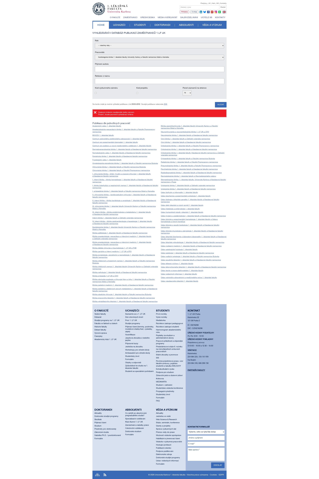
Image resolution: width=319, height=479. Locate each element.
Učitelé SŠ (206, 17)
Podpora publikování (164, 451)
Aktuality (98, 413)
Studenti (140, 25)
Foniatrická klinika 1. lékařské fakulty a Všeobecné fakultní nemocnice (119, 156)
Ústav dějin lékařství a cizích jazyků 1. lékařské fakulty (182, 205)
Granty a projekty (163, 426)
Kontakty (223, 3)
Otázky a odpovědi (133, 363)
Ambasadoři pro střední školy (137, 353)
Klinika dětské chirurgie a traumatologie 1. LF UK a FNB (114, 248)
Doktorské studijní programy (106, 416)
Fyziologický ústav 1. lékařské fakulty (106, 160)
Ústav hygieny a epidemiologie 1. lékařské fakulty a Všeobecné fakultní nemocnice (193, 216)
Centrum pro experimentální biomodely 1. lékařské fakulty (115, 142)
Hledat (222, 7)
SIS (217, 3)
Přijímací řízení (100, 423)
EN (224, 13)
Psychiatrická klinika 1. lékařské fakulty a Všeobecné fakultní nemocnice (189, 169)
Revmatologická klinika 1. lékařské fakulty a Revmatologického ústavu (188, 176)
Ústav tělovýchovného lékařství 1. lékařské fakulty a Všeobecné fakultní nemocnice (193, 267)
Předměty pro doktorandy (105, 429)
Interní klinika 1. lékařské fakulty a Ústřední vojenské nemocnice (117, 218)
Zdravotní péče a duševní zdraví (169, 375)
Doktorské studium (133, 431)
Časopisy (98, 336)
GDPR (221, 475)
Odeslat (218, 465)
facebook (208, 12)
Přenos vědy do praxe (165, 432)
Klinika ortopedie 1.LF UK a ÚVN (105, 276)
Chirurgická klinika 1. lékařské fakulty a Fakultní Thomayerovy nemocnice (121, 170)
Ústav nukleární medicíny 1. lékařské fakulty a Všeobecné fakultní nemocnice (191, 246)
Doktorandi (162, 25)
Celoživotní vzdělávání (134, 428)
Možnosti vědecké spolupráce (168, 435)
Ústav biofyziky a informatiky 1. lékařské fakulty (179, 192)
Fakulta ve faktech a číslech (105, 323)
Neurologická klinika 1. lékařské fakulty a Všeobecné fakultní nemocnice (189, 135)
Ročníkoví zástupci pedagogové (169, 323)
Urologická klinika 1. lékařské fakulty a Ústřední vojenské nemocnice (188, 185)
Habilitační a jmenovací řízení (168, 439)
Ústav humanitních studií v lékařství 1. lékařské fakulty (182, 212)
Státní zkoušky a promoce (167, 355)
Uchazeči (119, 25)
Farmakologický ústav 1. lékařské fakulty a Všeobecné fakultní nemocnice (121, 153)
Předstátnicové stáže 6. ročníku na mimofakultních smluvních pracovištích (169, 349)
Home (101, 25)
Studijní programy (132, 323)
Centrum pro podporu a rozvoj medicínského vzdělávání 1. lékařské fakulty (121, 146)
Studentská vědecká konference (169, 388)
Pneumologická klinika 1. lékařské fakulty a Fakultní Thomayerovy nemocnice (191, 166)
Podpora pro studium (165, 372)
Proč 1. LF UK (131, 320)
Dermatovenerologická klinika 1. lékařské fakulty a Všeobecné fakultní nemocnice (124, 149)
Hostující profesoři (163, 445)
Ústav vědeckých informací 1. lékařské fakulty (179, 274)
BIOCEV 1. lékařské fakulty (103, 135)
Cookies (213, 475)
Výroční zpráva (100, 333)
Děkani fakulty (100, 330)
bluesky (204, 12)
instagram (216, 12)
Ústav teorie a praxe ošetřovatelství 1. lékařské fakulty (182, 271)
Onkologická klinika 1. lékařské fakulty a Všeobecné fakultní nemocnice (189, 149)
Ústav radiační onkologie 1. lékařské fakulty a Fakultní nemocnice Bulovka (190, 256)
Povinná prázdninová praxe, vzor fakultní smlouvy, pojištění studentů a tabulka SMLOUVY (169, 363)
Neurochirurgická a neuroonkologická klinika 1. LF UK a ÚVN (185, 132)
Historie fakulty (100, 327)
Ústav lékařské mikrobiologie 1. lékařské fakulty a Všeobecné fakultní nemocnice (192, 242)
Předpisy (203, 3)
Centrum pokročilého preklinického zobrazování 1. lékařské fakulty (118, 139)
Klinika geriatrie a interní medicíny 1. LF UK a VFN (111, 251)
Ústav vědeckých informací (167, 461)
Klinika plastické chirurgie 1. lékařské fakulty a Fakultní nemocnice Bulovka (121, 294)
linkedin (201, 12)
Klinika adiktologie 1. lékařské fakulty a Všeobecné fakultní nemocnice (119, 233)
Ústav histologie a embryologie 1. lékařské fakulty (180, 209)
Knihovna (160, 379)
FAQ (158, 401)
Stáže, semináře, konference (168, 423)
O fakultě (115, 17)
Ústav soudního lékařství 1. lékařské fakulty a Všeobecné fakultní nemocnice (191, 260)
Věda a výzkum (212, 25)
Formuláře (129, 359)
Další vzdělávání (189, 17)
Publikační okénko (163, 448)
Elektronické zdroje (164, 454)
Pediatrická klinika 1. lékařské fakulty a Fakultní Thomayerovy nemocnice (189, 162)
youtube (212, 12)
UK (209, 3)
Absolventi (186, 25)
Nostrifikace (130, 335)
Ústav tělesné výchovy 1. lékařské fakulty (177, 264)
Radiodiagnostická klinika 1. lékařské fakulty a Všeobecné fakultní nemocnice (191, 173)
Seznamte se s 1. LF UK (135, 314)
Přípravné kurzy (131, 343)
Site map (97, 474)
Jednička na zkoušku (134, 347)
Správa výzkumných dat (166, 429)
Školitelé (98, 419)
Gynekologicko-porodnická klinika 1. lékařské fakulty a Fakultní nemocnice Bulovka (125, 163)
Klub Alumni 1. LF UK (134, 422)
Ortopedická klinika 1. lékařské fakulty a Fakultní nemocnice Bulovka (188, 159)
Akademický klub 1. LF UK (105, 339)
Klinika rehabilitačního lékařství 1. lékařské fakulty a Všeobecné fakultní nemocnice (125, 301)
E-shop (194, 12)
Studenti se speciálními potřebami (139, 371)
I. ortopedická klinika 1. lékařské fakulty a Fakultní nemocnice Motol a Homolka (123, 191)
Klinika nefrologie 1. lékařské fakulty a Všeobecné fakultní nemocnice (119, 272)
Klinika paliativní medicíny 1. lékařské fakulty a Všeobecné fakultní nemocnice (122, 285)
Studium (97, 426)
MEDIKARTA (161, 382)
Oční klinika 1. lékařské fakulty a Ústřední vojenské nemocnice (185, 139)
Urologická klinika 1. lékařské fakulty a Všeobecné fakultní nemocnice (188, 189)
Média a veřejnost (167, 17)
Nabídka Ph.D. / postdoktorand (107, 435)
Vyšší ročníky (161, 317)
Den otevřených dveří (134, 317)
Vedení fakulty (100, 314)
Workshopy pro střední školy (137, 350)
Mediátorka (160, 320)
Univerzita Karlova (121, 13)
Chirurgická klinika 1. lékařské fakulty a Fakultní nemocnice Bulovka (119, 167)
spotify (219, 12)
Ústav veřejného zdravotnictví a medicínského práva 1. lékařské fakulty (189, 277)
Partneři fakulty (196, 370)
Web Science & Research (166, 419)
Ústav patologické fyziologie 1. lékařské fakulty (179, 249)
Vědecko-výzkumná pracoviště (169, 442)
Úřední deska (147, 17)
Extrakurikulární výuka (165, 369)
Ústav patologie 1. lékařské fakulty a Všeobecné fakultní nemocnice (187, 253)
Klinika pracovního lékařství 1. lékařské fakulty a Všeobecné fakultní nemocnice (123, 298)
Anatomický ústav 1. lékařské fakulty (106, 126)
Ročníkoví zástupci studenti (167, 327)
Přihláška (184, 12)
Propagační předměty (165, 391)
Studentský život (132, 356)
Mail (213, 3)
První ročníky (161, 314)
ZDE (165, 104)
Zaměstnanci (130, 17)
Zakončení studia (101, 432)
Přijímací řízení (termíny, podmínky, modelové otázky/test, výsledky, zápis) (139, 329)
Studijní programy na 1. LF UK (107, 320)
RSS (105, 474)
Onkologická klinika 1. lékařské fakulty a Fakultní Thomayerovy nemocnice (190, 146)
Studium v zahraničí (164, 385)
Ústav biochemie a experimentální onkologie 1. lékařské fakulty (185, 196)
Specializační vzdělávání (135, 419)
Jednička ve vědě (163, 416)
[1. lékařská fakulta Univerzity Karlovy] (111, 7)
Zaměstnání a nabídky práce (137, 425)
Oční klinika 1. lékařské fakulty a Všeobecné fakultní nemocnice (186, 142)
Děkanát (97, 317)
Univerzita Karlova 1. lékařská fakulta (170, 475)
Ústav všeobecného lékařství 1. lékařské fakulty (179, 281)
